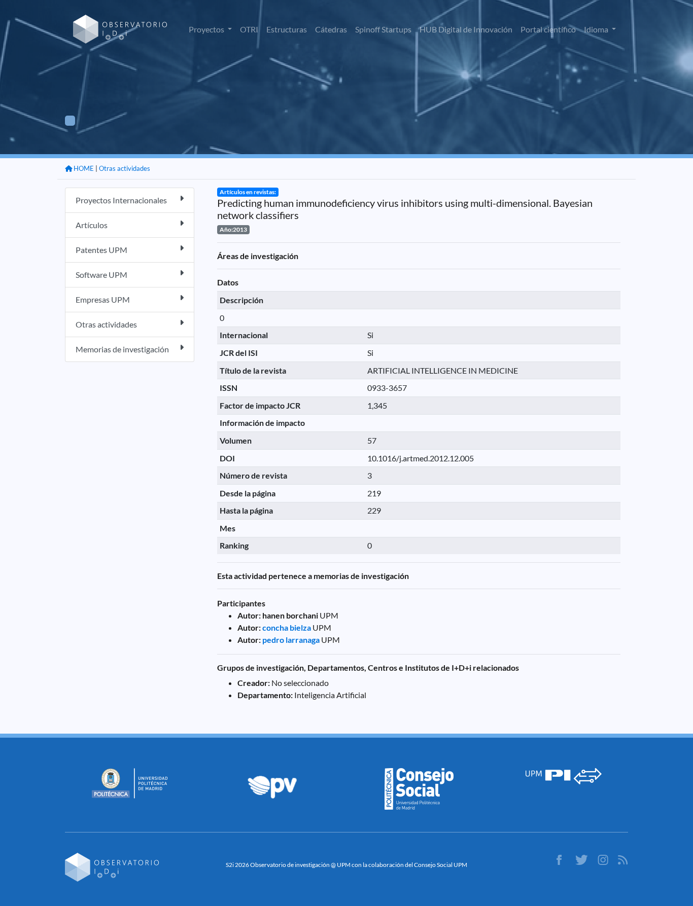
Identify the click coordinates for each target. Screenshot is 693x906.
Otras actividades (124, 168)
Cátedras (331, 29)
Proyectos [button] (207, 29)
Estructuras (286, 29)
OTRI (249, 29)
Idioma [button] (597, 29)
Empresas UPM (103, 299)
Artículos (92, 225)
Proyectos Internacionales (121, 200)
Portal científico (548, 29)
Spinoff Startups (383, 29)
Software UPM (101, 274)
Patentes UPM (101, 250)
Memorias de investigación (122, 349)
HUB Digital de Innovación (466, 29)
